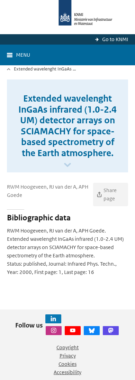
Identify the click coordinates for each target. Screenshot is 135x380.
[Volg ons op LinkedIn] (53, 319)
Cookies (67, 364)
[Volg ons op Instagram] (53, 330)
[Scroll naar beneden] (67, 165)
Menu (23, 54)
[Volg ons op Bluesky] (91, 330)
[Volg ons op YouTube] (72, 330)
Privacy (68, 355)
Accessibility (67, 372)
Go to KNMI (115, 39)
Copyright (67, 347)
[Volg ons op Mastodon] (110, 330)
